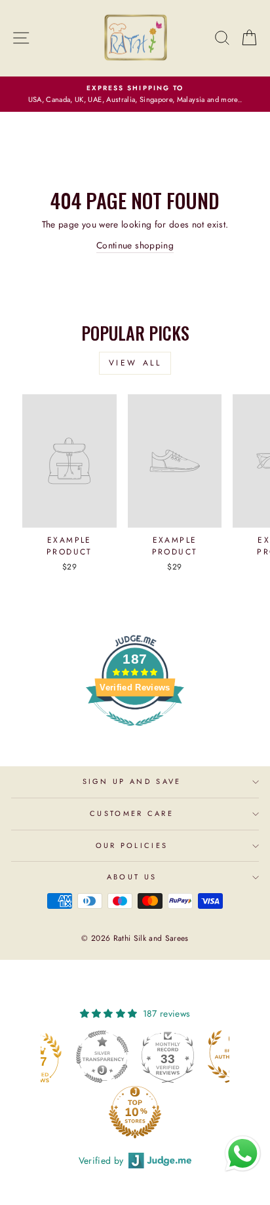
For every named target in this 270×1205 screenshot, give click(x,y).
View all (135, 363)
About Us (132, 877)
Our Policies (132, 845)
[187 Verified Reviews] (135, 732)
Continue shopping (135, 245)
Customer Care (132, 813)
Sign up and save (132, 781)
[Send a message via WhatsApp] (242, 1153)
